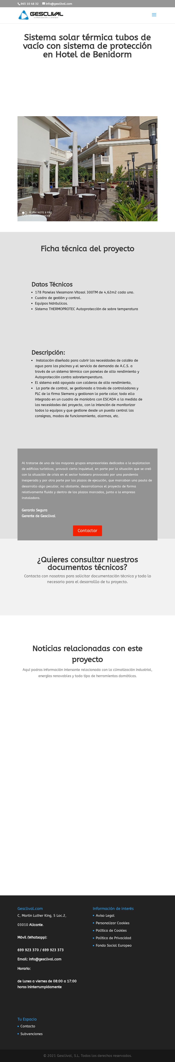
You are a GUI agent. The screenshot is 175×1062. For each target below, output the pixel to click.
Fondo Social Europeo (114, 945)
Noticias (70, 714)
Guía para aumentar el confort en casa (56, 822)
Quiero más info (87, 98)
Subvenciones (31, 1034)
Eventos (92, 774)
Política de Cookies (111, 931)
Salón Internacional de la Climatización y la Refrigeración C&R (78, 767)
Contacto (27, 1026)
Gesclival (34, 714)
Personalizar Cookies (112, 923)
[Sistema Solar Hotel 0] (88, 221)
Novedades (86, 714)
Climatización (74, 774)
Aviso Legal (105, 916)
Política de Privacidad (113, 938)
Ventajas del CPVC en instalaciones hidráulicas (65, 706)
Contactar (87, 530)
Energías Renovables (79, 829)
